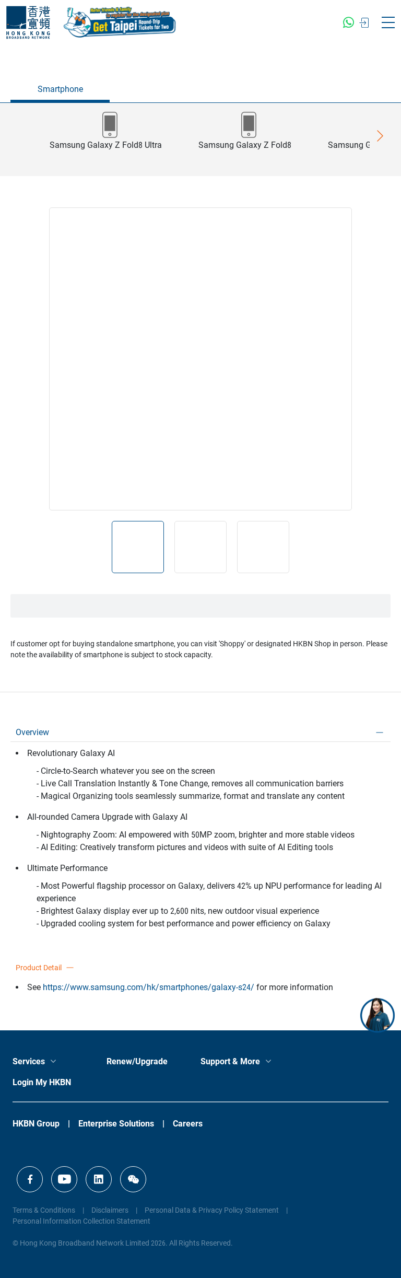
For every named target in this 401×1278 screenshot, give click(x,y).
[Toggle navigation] (388, 22)
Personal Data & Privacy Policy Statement (212, 1210)
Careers (188, 1124)
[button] (105, 139)
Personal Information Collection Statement (81, 1221)
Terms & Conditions (44, 1210)
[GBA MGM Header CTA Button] (121, 22)
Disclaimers (109, 1210)
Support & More (230, 1061)
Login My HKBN (42, 1082)
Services (29, 1061)
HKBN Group (36, 1124)
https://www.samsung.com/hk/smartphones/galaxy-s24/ (148, 987)
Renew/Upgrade (137, 1061)
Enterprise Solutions (116, 1124)
